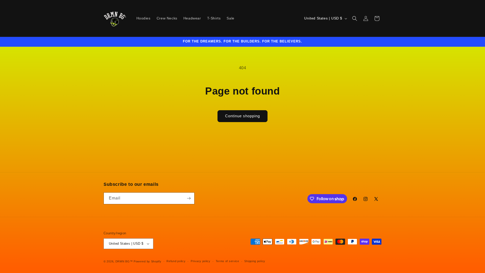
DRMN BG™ (124, 261)
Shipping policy (254, 261)
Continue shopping (242, 116)
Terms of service (227, 261)
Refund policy (175, 261)
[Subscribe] (188, 198)
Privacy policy (200, 261)
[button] (354, 18)
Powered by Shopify (147, 261)
